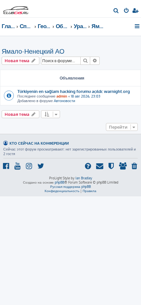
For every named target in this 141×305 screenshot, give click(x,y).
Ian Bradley (83, 178)
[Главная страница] (15, 8)
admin (61, 96)
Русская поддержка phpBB (70, 186)
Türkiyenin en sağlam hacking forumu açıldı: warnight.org (73, 91)
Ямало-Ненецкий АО (33, 51)
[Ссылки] (137, 26)
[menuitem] (116, 11)
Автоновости (64, 101)
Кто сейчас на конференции (39, 143)
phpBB (59, 182)
